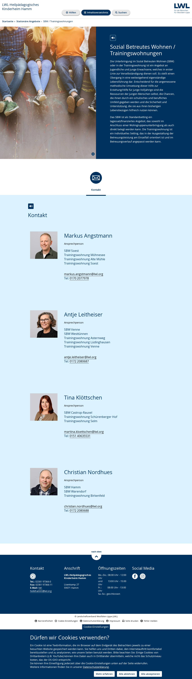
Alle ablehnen (127, 673)
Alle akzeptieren (150, 673)
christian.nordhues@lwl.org (83, 506)
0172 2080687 (79, 361)
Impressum (114, 621)
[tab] (96, 182)
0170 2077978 (79, 278)
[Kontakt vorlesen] (31, 206)
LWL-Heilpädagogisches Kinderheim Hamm (20, 6)
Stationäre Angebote (28, 21)
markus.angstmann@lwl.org (83, 274)
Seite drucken (132, 621)
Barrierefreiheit (45, 621)
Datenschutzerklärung (96, 667)
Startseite (7, 21)
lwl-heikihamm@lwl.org (41, 589)
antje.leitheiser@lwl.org (80, 357)
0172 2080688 (79, 510)
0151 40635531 (80, 436)
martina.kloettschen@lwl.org (84, 432)
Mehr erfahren (104, 673)
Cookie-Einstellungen (96, 626)
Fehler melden (150, 621)
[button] (48, 93)
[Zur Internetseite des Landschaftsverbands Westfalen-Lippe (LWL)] (181, 8)
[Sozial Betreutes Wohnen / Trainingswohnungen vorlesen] (113, 38)
